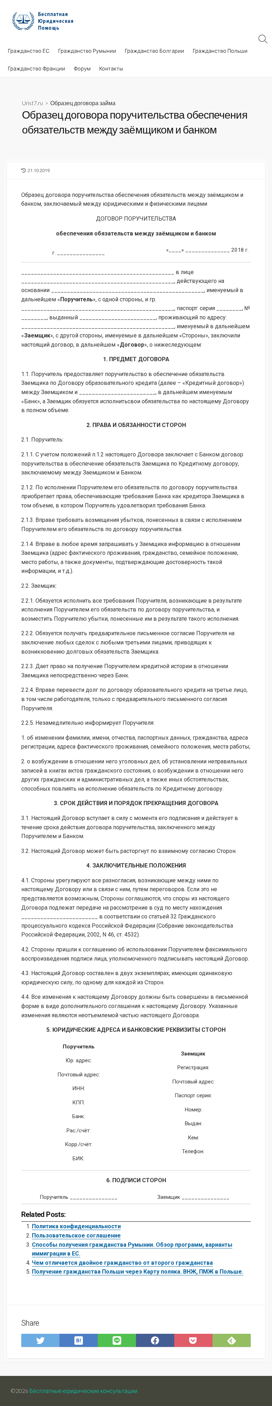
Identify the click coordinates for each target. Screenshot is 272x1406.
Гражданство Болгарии (154, 50)
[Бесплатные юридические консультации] (46, 21)
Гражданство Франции (36, 68)
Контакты (111, 68)
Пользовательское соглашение (76, 1235)
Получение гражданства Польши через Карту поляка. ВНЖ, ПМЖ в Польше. (137, 1271)
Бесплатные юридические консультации (83, 1391)
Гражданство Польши (220, 50)
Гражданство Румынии (87, 50)
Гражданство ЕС (29, 50)
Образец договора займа (82, 102)
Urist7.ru (32, 102)
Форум (82, 68)
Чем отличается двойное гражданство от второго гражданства (122, 1262)
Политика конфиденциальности (76, 1226)
